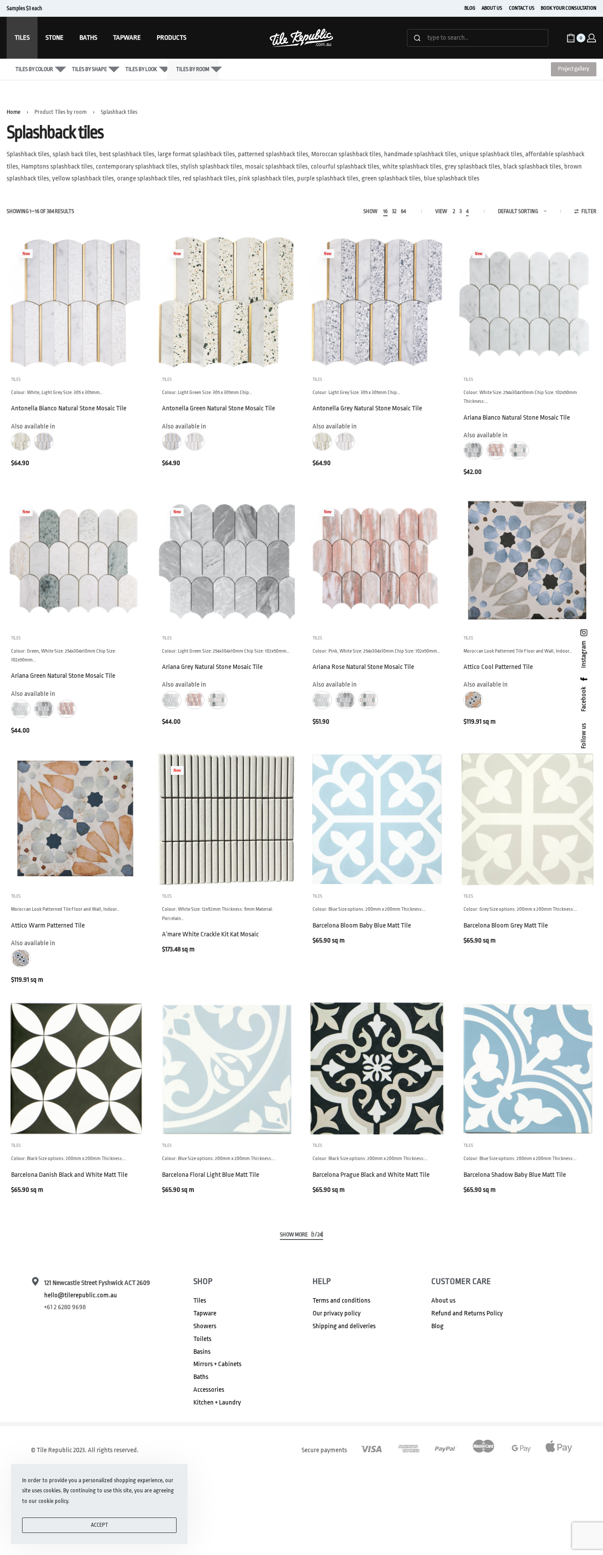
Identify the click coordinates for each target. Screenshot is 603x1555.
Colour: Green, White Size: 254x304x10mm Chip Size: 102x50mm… (63, 655)
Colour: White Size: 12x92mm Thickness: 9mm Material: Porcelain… (217, 913)
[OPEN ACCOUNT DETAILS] (591, 38)
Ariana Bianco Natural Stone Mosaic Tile (517, 417)
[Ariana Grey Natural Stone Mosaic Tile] (226, 561)
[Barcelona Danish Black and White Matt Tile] (75, 1068)
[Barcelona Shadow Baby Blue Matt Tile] (528, 1068)
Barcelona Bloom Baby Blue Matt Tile (362, 925)
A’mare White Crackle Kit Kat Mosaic (210, 934)
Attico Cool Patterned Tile (498, 667)
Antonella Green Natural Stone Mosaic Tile (218, 408)
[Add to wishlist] (123, 256)
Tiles (16, 379)
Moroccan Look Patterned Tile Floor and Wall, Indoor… (518, 651)
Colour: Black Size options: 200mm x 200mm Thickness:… (68, 1158)
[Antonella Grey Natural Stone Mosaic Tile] (377, 302)
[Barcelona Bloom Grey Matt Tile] (528, 819)
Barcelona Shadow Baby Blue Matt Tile (515, 1175)
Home (13, 112)
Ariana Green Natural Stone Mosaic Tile (63, 676)
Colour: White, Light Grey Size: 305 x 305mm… (57, 392)
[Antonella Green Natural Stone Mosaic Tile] (226, 302)
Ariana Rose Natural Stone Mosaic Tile (363, 667)
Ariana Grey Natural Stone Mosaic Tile (212, 667)
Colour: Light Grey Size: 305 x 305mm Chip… (356, 392)
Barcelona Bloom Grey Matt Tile (506, 925)
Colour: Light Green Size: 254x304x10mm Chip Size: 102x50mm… (226, 651)
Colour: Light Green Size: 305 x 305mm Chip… (207, 392)
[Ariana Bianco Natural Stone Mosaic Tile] (528, 302)
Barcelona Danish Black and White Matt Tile (69, 1175)
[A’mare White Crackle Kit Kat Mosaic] (226, 819)
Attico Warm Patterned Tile (48, 925)
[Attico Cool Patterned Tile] (528, 561)
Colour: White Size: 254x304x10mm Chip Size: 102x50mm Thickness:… (520, 397)
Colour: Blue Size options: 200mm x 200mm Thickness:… (369, 909)
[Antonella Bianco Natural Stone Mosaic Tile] (75, 302)
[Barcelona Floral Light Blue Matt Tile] (226, 1068)
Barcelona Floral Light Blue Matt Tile (210, 1175)
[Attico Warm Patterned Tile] (75, 819)
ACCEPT (99, 1525)
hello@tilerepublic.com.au (80, 1295)
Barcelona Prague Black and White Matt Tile (371, 1175)
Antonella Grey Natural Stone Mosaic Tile (367, 408)
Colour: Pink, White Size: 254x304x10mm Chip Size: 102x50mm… (376, 651)
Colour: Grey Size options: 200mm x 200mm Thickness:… (520, 909)
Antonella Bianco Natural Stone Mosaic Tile (68, 408)
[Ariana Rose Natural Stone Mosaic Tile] (377, 561)
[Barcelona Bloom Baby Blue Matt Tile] (377, 819)
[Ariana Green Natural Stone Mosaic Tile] (75, 561)
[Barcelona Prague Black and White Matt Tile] (377, 1068)
